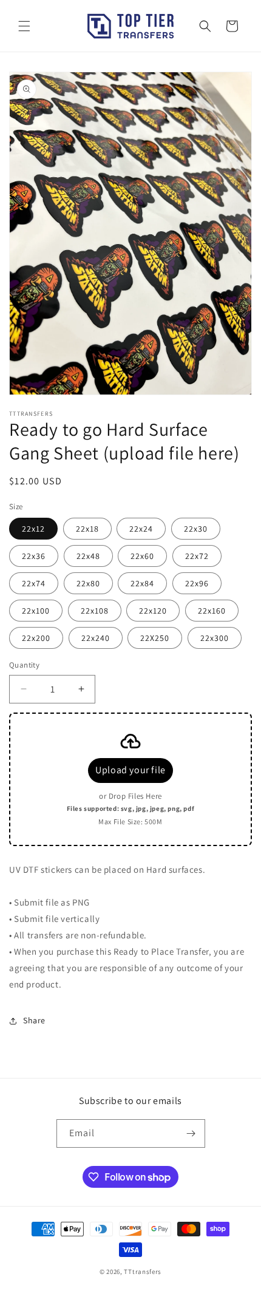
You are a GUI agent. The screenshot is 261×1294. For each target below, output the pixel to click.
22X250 (154, 637)
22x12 (33, 528)
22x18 (87, 528)
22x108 (95, 610)
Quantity (24, 665)
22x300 (214, 637)
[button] (24, 26)
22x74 (34, 583)
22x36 (34, 555)
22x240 (95, 637)
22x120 (153, 610)
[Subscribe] (191, 1133)
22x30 (196, 528)
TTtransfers (142, 1271)
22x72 (197, 555)
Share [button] (34, 1020)
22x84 (142, 583)
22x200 (36, 637)
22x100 (36, 610)
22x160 (212, 610)
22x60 (142, 555)
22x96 (197, 583)
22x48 (88, 555)
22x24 (141, 528)
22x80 (88, 583)
